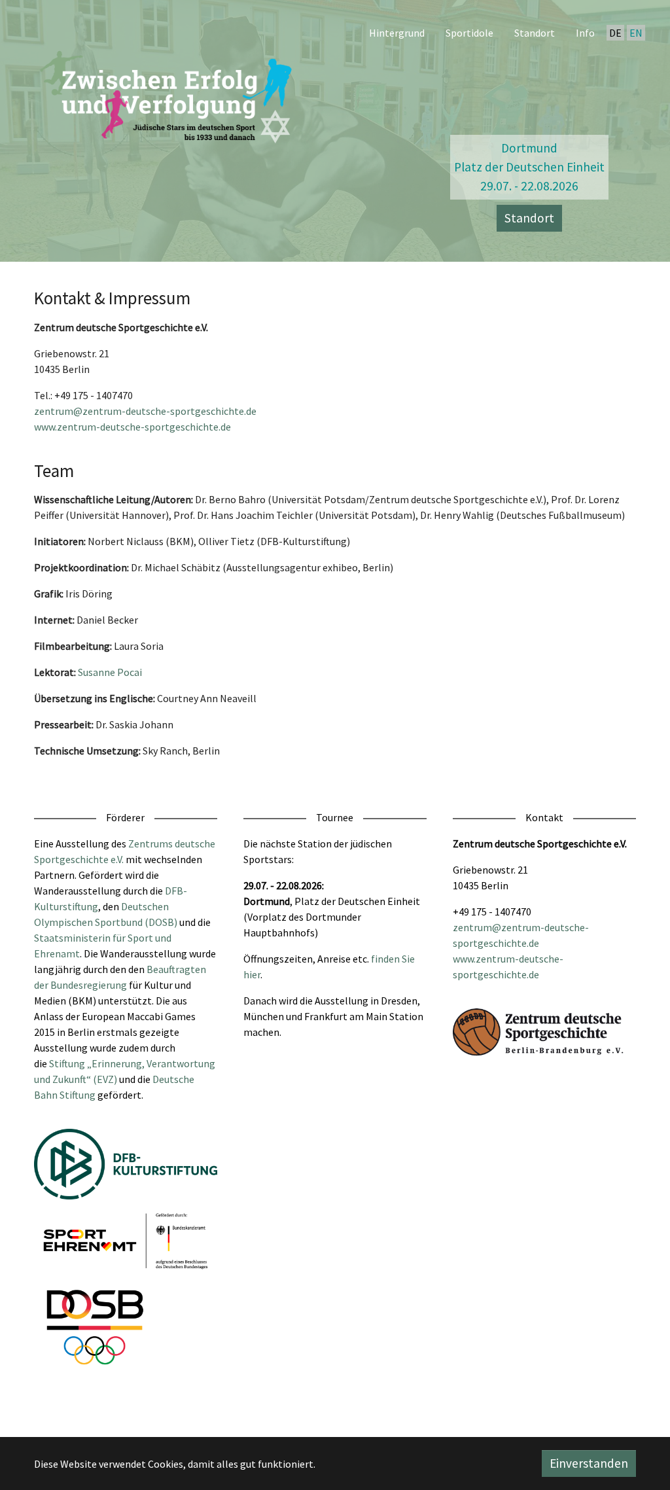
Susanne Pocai (110, 672)
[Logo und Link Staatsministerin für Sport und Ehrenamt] (125, 1241)
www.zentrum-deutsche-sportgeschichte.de (132, 426)
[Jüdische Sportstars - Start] (168, 93)
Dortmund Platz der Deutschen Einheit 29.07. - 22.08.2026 (529, 167)
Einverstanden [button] (589, 1463)
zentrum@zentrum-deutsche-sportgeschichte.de (145, 410)
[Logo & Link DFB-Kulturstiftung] (125, 1164)
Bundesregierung (88, 984)
